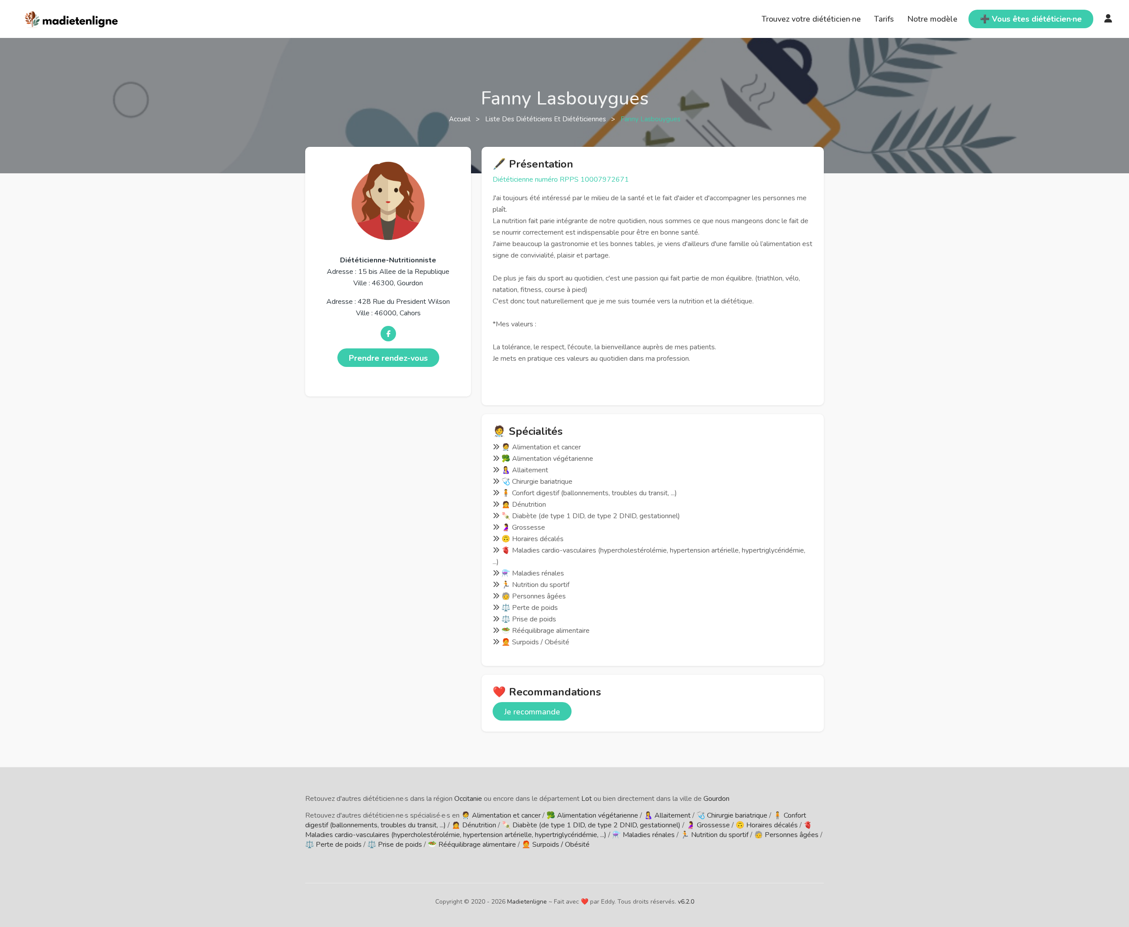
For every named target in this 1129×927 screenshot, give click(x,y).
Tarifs (884, 19)
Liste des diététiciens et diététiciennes (546, 119)
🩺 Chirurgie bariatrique (731, 815)
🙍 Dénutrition (474, 825)
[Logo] (71, 18)
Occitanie (468, 799)
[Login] (1108, 19)
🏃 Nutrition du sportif (714, 835)
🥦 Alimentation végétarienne (592, 815)
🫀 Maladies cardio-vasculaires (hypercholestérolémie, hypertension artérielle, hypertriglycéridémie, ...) (558, 830)
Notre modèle (932, 19)
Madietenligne (527, 901)
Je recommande (532, 711)
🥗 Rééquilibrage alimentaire (472, 844)
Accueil (460, 119)
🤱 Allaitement (667, 815)
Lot (586, 799)
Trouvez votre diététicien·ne (811, 19)
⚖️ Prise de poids (394, 844)
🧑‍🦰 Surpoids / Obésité (556, 844)
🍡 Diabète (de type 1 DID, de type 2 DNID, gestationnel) (591, 825)
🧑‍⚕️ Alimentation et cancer (501, 815)
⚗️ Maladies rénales (643, 835)
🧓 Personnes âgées (786, 835)
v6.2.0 (686, 901)
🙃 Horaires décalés (767, 825)
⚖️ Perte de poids (333, 844)
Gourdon (716, 799)
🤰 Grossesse (708, 825)
